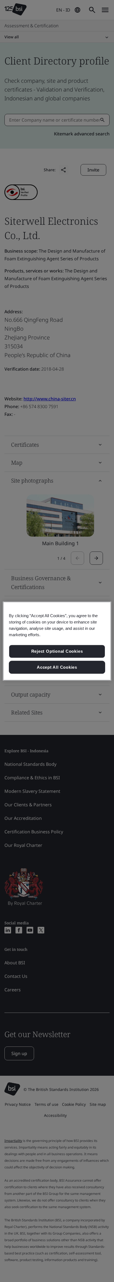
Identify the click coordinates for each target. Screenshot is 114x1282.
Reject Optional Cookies (57, 651)
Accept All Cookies (57, 667)
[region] (57, 641)
